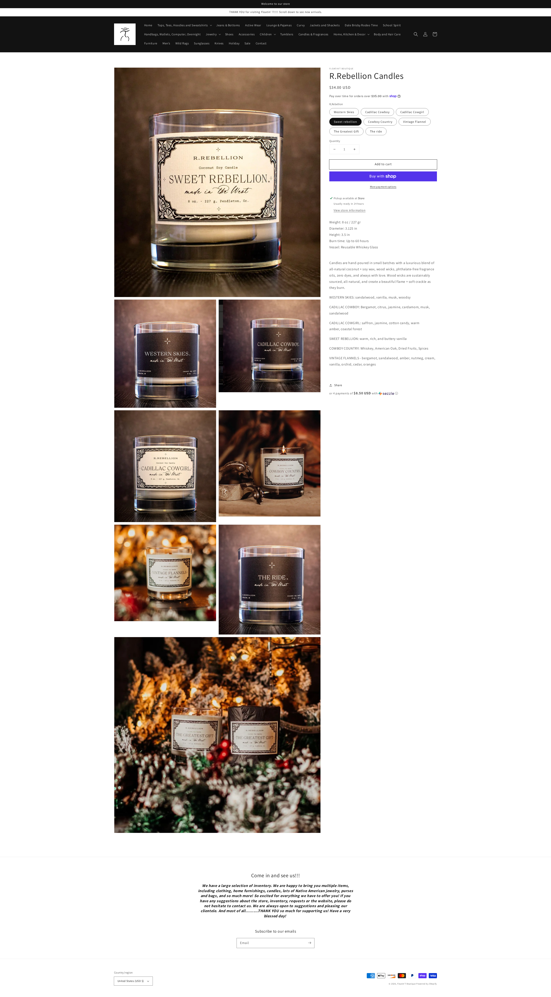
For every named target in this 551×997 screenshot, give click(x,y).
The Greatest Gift (346, 131)
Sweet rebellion (345, 122)
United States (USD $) (131, 981)
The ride (376, 131)
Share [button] (338, 385)
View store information (349, 210)
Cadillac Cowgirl (412, 112)
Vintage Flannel (414, 122)
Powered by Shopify (426, 983)
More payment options (383, 186)
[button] (416, 34)
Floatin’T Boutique (406, 983)
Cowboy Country (380, 122)
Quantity (334, 141)
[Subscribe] (309, 943)
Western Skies (344, 112)
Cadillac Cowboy (377, 112)
